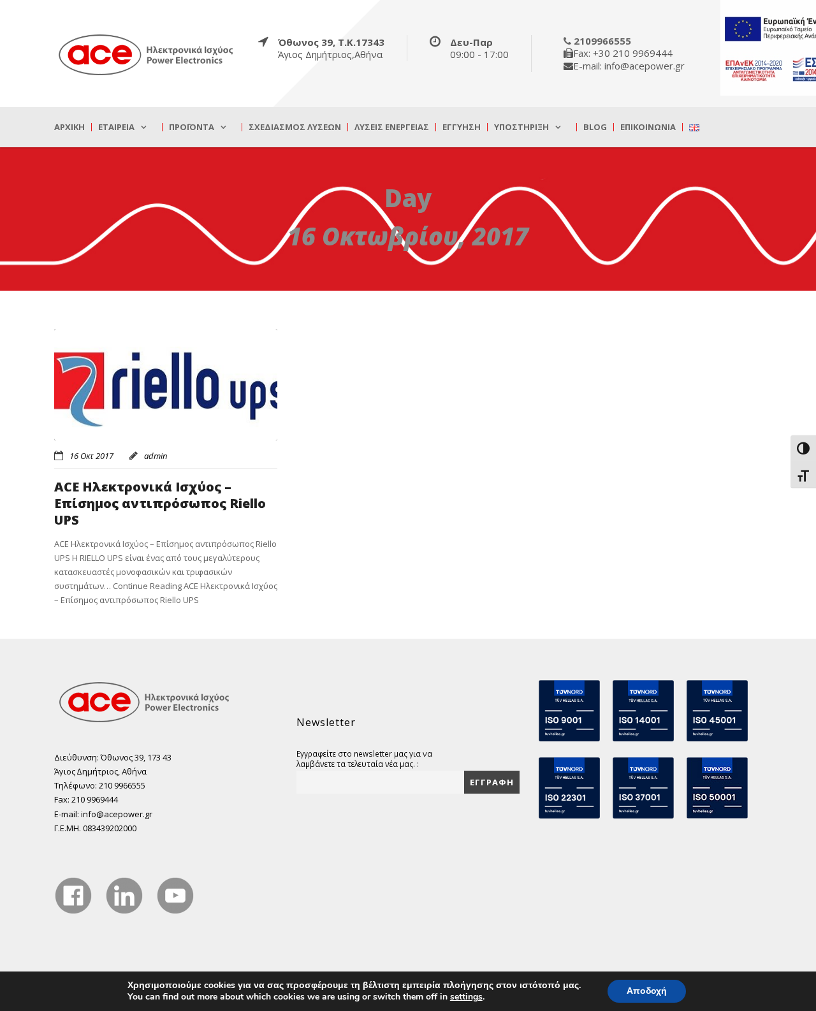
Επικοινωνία (648, 127)
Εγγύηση (461, 127)
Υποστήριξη (521, 127)
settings (466, 997)
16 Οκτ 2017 (91, 456)
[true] (146, 54)
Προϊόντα (191, 127)
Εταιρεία (116, 127)
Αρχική (69, 127)
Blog (595, 127)
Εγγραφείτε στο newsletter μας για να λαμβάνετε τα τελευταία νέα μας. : (364, 758)
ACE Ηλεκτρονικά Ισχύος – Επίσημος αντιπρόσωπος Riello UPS (160, 503)
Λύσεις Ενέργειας (391, 127)
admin (155, 456)
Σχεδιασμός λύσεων (295, 127)
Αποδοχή (647, 991)
